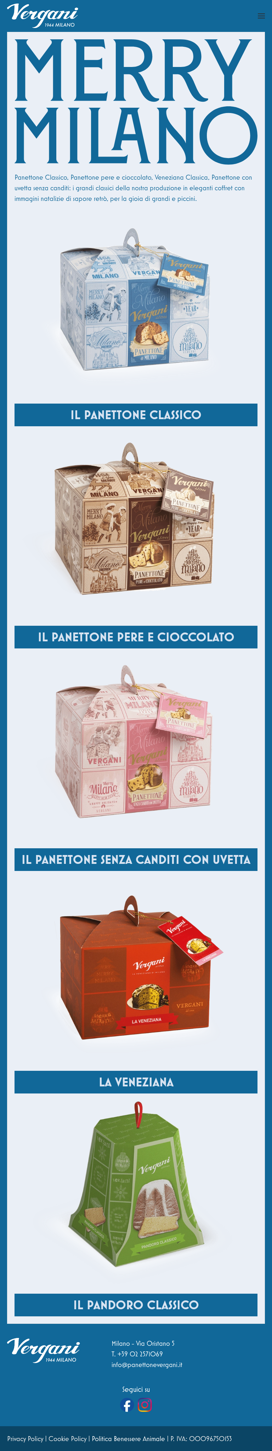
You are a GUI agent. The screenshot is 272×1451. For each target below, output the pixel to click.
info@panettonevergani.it (147, 1364)
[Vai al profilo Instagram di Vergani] (145, 1405)
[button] (261, 16)
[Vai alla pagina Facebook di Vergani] (127, 1405)
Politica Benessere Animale (128, 1438)
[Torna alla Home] (42, 16)
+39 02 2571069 (140, 1354)
